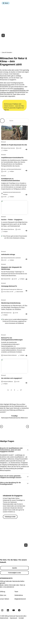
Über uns (3, 595)
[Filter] (2, 120)
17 (21, 390)
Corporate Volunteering (7, 92)
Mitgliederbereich (20, 599)
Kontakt (21, 618)
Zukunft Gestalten (7, 52)
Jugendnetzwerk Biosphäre (18, 90)
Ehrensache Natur (5, 84)
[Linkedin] (8, 610)
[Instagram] (2, 610)
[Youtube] (13, 610)
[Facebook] (19, 610)
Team (16, 591)
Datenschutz (4, 618)
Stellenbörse (19, 595)
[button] (6, 3)
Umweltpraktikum (19, 88)
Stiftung (2, 591)
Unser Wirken (4, 599)
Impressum (13, 618)
